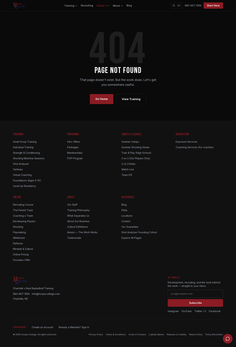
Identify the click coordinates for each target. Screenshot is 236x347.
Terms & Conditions (116, 334)
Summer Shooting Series (135, 147)
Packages (73, 147)
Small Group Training (24, 141)
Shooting (18, 226)
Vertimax (18, 169)
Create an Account (42, 327)
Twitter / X (200, 311)
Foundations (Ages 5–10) (27, 180)
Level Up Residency (24, 185)
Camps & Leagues (131, 134)
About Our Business (78, 221)
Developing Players (24, 221)
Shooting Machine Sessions (28, 158)
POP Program (75, 158)
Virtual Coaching (22, 174)
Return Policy (195, 334)
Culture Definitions (77, 226)
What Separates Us (78, 215)
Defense (18, 243)
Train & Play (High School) (136, 152)
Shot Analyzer (21, 163)
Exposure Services (186, 141)
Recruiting (87, 5)
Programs (73, 134)
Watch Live (127, 169)
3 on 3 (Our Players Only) (135, 158)
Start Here (213, 5)
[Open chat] (228, 339)
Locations (126, 215)
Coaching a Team (23, 215)
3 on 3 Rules (128, 163)
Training (69, 5)
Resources (127, 197)
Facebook (215, 311)
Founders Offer (21, 259)
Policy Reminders (214, 334)
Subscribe (195, 302)
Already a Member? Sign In (74, 327)
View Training (131, 99)
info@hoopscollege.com (46, 293)
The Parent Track (23, 210)
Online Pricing (21, 254)
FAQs (124, 210)
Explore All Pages (131, 237)
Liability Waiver (156, 334)
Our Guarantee (129, 226)
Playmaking (19, 232)
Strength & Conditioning (26, 152)
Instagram (173, 311)
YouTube (186, 311)
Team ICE (126, 174)
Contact (125, 221)
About (116, 5)
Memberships (75, 152)
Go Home (101, 99)
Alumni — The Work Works (82, 232)
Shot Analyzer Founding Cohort (139, 232)
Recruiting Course (23, 204)
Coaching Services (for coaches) (195, 147)
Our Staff (72, 204)
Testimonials (74, 237)
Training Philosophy (78, 210)
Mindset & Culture (23, 248)
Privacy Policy (96, 334)
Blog (129, 5)
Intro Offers (73, 141)
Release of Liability (176, 334)
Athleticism (19, 237)
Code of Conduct (137, 334)
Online (101, 5)
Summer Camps (130, 141)
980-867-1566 (193, 5)
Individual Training (23, 147)
